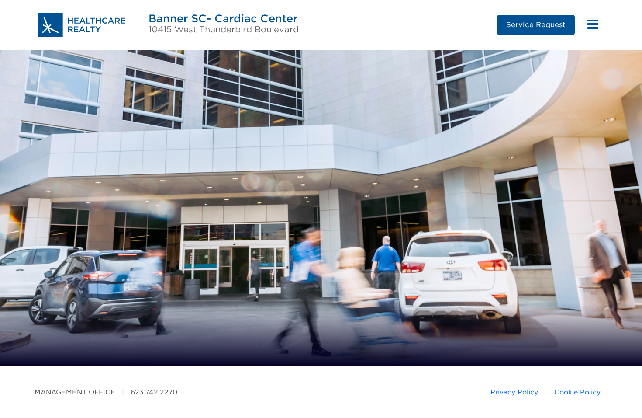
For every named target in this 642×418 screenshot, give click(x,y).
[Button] (593, 25)
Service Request (536, 25)
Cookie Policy (577, 392)
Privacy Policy (514, 392)
